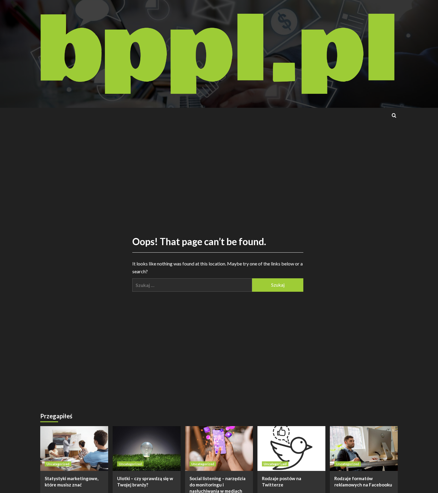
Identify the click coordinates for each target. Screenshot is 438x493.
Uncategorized (57, 464)
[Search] (394, 115)
